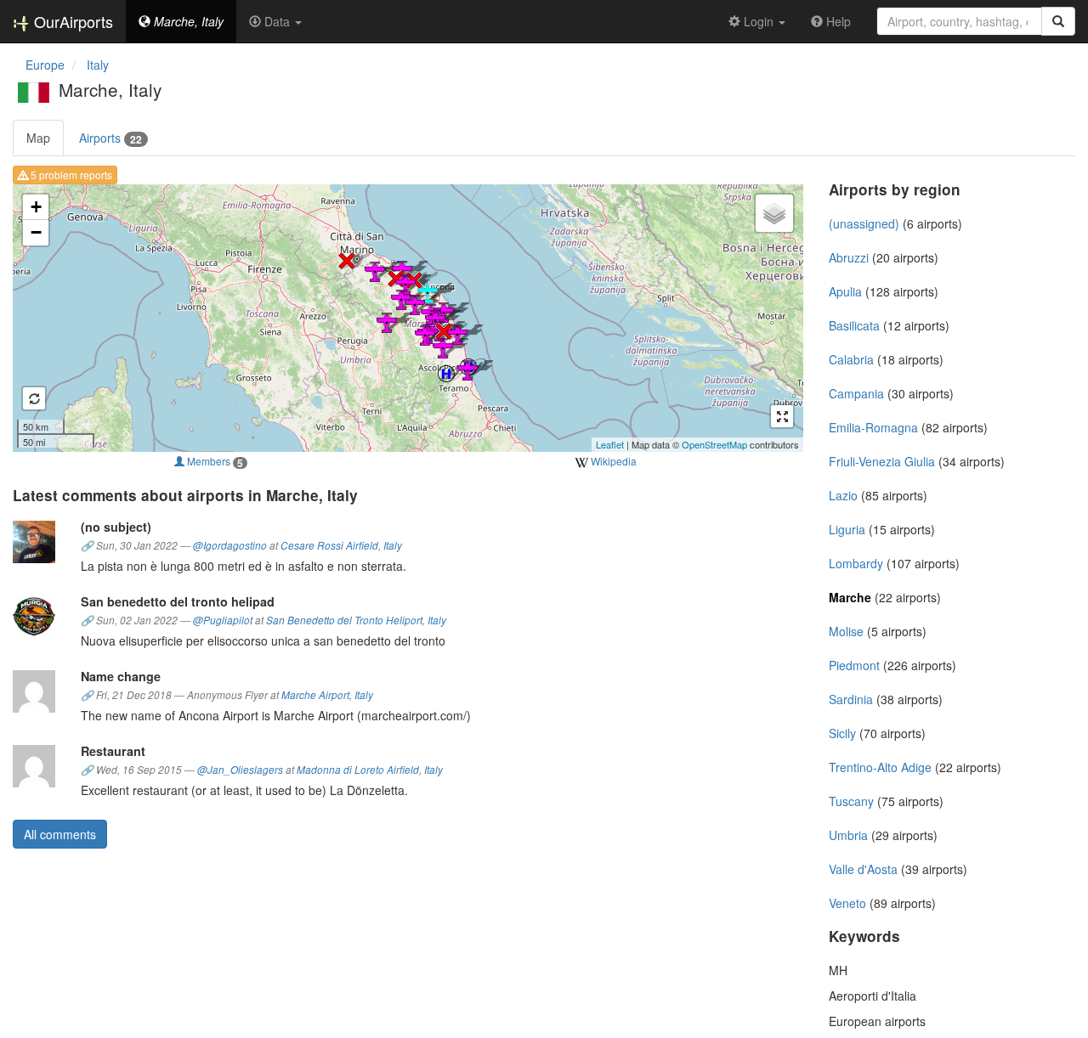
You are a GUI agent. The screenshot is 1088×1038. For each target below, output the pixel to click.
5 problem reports (70, 174)
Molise (846, 631)
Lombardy (856, 563)
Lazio (843, 495)
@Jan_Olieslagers (240, 769)
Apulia (845, 291)
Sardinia (851, 699)
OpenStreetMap (714, 444)
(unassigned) (864, 223)
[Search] (1058, 21)
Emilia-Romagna (873, 427)
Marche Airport (315, 695)
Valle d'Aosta (863, 868)
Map (38, 137)
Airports (110, 138)
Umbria (848, 834)
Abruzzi (849, 257)
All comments (60, 834)
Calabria (851, 359)
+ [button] (36, 206)
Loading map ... (406, 317)
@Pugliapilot (222, 620)
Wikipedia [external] (612, 461)
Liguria (847, 529)
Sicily (842, 733)
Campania (856, 393)
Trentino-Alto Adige (880, 767)
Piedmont (854, 665)
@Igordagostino (230, 545)
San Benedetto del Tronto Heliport (344, 620)
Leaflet (610, 444)
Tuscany (851, 801)
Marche (850, 597)
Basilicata (854, 325)
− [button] (36, 232)
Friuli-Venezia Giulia (882, 461)
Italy (392, 545)
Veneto (847, 902)
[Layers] (774, 213)
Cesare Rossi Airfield (329, 545)
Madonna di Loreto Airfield (358, 769)
